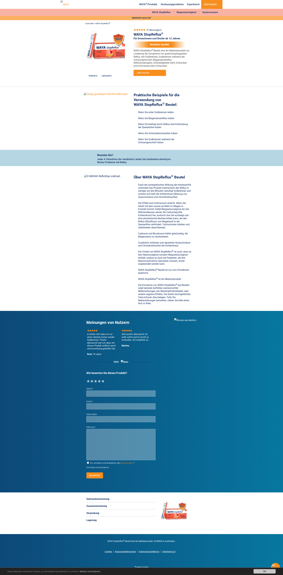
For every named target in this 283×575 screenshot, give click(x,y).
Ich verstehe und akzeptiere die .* (111, 463)
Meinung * (91, 427)
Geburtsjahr (91, 414)
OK (264, 571)
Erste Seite (89, 24)
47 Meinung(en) (154, 30)
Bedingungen (126, 463)
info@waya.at (168, 551)
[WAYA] (65, 4)
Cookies (108, 551)
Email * (89, 401)
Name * (89, 388)
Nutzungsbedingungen (125, 551)
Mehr (116, 362)
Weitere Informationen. (90, 571)
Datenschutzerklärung (149, 551)
